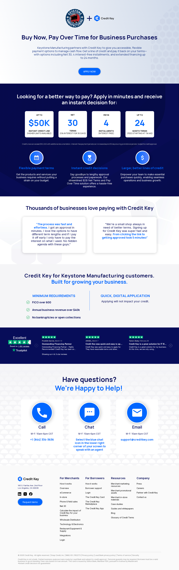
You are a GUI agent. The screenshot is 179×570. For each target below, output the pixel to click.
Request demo (30, 502)
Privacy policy (87, 555)
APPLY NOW (89, 71)
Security (135, 555)
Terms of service (124, 555)
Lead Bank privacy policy (105, 555)
